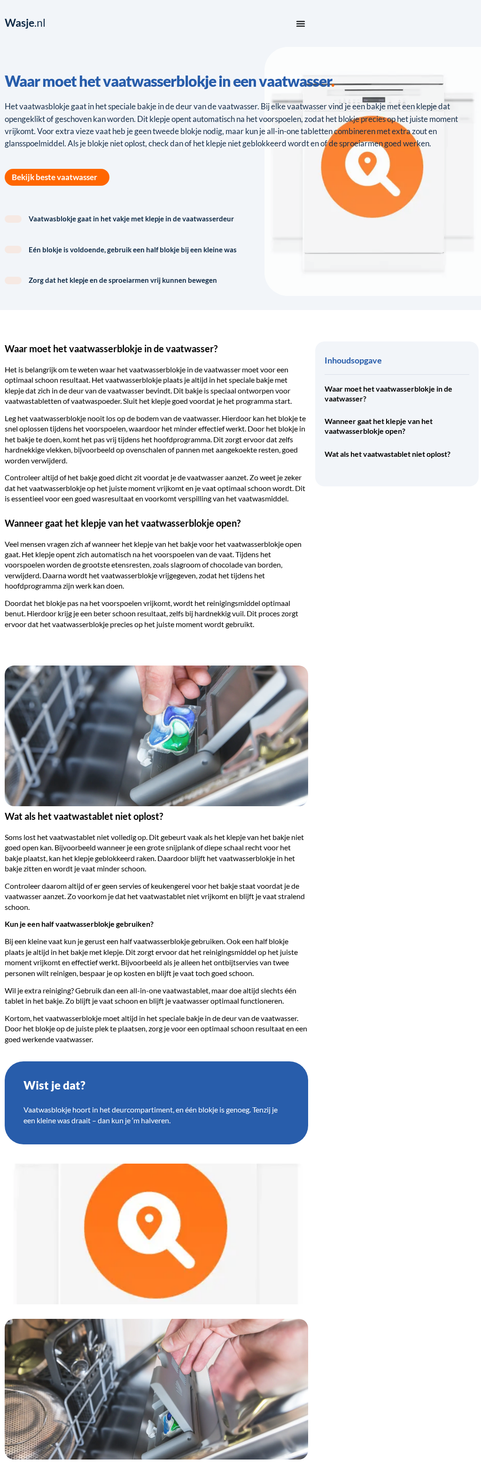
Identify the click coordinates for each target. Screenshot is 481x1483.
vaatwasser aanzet (217, 477)
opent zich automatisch (93, 554)
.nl (25, 22)
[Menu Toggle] (300, 23)
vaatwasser (222, 369)
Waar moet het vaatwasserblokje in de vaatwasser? (388, 393)
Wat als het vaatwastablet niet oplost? (387, 453)
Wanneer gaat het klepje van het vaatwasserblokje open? (379, 425)
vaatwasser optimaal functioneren (227, 1000)
